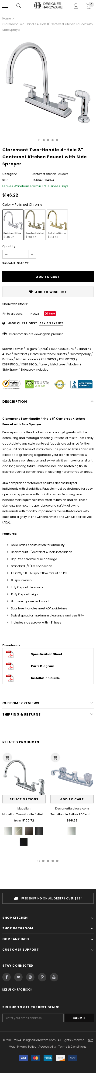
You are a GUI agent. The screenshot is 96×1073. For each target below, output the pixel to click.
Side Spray (10, 370)
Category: (9, 174)
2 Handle (83, 349)
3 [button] (48, 140)
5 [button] (57, 140)
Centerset (20, 354)
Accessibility (47, 1047)
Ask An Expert (51, 323)
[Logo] (48, 6)
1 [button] (39, 140)
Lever (44, 364)
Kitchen (7, 359)
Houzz (35, 314)
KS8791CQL (48, 359)
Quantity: (9, 246)
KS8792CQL (67, 359)
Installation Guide (45, 678)
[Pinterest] (42, 977)
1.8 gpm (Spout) (37, 349)
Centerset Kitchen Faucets (48, 354)
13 (10, 334)
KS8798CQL (29, 364)
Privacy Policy (26, 1047)
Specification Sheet (46, 654)
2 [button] (44, 140)
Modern (74, 364)
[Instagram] (30, 977)
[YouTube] (54, 977)
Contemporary (80, 354)
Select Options (24, 799)
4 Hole (6, 354)
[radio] (13, 224)
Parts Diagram (42, 666)
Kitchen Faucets (27, 359)
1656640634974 (62, 349)
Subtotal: (9, 263)
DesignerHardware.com (72, 808)
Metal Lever (58, 364)
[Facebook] (6, 977)
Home (6, 18)
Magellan (24, 808)
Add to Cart (72, 799)
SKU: (5, 180)
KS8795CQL (10, 364)
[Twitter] (18, 977)
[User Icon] (76, 6)
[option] (48, 82)
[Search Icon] (18, 6)
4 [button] (52, 140)
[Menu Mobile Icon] (5, 6)
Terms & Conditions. (72, 1047)
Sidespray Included (34, 370)
